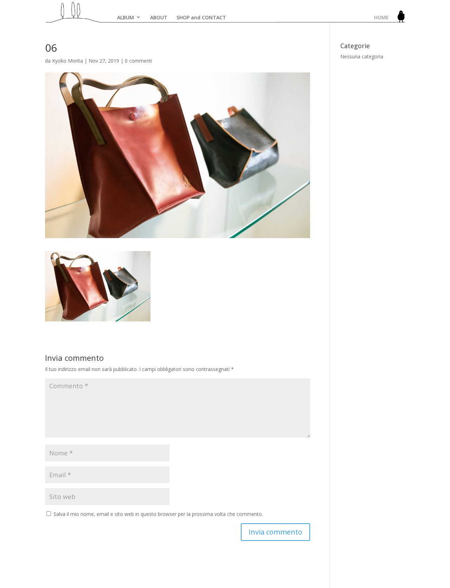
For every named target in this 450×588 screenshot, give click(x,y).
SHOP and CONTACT (201, 17)
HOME (381, 17)
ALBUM (125, 17)
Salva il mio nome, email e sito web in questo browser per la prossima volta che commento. (158, 514)
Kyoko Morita (67, 60)
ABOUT (158, 17)
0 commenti (138, 60)
